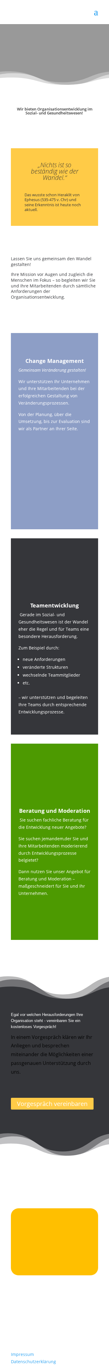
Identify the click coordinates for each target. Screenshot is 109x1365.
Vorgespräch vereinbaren (52, 1104)
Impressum (22, 1354)
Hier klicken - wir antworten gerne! (49, 1263)
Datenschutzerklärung (33, 1361)
